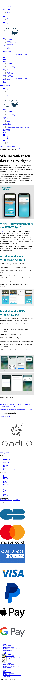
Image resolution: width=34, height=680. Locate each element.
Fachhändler (6, 56)
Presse (8, 5)
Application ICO (11, 44)
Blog (8, 3)
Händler (5, 491)
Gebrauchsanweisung (9, 462)
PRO (4, 57)
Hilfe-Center (10, 53)
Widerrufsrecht (7, 645)
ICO (4, 38)
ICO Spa (9, 41)
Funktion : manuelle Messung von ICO (10, 401)
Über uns (5, 458)
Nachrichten (6, 2)
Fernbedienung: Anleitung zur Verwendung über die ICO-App (16, 409)
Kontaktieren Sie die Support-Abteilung (17, 54)
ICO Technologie (11, 42)
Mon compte (6, 129)
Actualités (5, 45)
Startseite (2, 148)
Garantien (5, 461)
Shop (4, 59)
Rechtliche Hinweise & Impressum (12, 648)
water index (5, 231)
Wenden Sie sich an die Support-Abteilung (18, 127)
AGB (4, 644)
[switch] (3, 661)
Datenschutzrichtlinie (8, 647)
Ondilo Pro (3, 453)
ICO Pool (9, 39)
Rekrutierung (10, 6)
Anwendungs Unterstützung (7, 146)
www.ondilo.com (4, 452)
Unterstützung (7, 51)
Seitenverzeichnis (7, 650)
